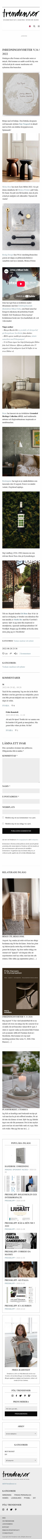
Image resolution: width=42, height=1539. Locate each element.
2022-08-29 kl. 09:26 (11, 687)
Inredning (6, 1495)
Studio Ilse (18, 619)
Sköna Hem (7, 186)
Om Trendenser (8, 1521)
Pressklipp (10, 1201)
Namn (6, 786)
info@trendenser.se (9, 1483)
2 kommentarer (25, 653)
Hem (3, 1518)
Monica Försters (24, 190)
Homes (5, 1498)
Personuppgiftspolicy (22, 840)
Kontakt (5, 1527)
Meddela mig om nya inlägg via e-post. (18, 824)
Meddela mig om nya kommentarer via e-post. (20, 817)
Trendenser (21, 14)
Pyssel (27, 1498)
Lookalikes (16, 1498)
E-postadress (10, 796)
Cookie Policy (7, 1533)
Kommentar (10, 755)
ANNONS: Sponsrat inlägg (16, 1170)
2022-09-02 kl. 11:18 (15, 715)
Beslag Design (7, 254)
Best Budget (10, 1451)
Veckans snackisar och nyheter (24, 641)
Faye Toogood (24, 123)
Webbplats (8, 807)
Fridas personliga (22, 1495)
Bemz (4, 413)
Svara (5, 705)
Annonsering (7, 1524)
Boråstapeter (7, 481)
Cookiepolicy (34, 840)
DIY (6, 1454)
